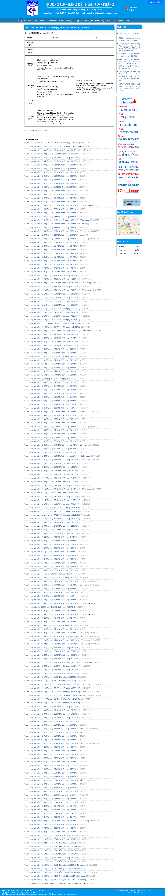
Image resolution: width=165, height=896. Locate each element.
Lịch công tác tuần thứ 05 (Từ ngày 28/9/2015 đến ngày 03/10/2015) (52, 721)
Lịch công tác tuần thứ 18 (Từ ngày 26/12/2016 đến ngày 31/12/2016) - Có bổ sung (58, 489)
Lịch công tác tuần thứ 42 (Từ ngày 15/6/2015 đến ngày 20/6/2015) (52, 776)
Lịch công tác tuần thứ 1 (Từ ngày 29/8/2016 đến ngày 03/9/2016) (51, 552)
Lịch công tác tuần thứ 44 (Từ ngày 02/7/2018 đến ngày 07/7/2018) (52, 209)
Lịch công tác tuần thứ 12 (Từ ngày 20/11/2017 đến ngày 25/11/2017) (53, 320)
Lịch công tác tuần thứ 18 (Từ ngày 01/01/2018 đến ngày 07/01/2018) (53, 297)
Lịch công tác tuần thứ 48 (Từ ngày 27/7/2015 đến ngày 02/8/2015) (52, 754)
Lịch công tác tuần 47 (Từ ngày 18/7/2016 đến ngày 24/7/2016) (50, 574)
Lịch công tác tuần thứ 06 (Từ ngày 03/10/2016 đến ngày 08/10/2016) (53, 533)
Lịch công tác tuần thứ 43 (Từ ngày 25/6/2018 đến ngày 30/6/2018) (52, 213)
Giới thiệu (32, 21)
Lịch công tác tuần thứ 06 (37, 131)
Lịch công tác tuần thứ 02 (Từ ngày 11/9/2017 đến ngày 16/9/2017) (52, 356)
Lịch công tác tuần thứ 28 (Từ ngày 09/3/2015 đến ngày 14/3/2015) (52, 828)
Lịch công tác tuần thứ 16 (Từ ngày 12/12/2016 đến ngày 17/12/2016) (53, 496)
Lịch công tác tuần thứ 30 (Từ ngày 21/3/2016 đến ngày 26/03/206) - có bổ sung (57, 636)
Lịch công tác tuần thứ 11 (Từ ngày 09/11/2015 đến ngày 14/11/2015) (53, 699)
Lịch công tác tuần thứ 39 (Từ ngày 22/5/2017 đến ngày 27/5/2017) (52, 415)
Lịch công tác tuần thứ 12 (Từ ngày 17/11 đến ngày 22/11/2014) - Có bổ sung (56, 880)
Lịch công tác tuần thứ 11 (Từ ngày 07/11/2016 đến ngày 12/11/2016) (53, 515)
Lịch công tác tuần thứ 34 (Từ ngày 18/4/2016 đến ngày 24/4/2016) (52, 622)
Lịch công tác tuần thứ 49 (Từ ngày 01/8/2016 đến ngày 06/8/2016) (52, 566)
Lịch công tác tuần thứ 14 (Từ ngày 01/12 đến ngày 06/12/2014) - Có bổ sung (56, 872)
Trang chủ (21, 21)
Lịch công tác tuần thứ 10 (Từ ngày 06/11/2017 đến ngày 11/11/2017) (53, 327)
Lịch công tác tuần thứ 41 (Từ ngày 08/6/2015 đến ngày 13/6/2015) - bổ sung (56, 780)
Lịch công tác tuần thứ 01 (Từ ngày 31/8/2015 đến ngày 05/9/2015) (52, 736)
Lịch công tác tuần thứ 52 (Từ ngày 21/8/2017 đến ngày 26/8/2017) (52, 368)
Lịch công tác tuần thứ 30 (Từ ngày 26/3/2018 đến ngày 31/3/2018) (52, 261)
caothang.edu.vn (15, 894)
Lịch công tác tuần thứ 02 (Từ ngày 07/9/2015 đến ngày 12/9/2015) (52, 732)
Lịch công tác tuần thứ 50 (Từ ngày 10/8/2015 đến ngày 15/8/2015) (52, 747)
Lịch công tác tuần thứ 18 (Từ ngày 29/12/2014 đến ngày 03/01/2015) (53, 858)
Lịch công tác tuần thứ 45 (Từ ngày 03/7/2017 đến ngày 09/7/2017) (52, 393)
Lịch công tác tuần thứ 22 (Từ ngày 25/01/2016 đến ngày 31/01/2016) (53, 659)
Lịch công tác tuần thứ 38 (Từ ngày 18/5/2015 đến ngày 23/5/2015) (52, 791)
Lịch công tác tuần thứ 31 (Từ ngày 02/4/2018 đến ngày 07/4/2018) (52, 257)
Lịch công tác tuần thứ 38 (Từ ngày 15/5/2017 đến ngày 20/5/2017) (52, 419)
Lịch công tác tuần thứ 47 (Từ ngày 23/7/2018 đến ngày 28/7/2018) (52, 198)
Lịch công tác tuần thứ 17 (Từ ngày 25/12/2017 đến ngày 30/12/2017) (53, 301)
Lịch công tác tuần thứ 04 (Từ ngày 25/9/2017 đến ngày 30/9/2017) (52, 349)
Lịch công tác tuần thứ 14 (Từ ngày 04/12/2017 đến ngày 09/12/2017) (53, 312)
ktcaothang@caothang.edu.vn (37, 894)
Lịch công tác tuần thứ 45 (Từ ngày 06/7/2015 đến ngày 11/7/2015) (52, 765)
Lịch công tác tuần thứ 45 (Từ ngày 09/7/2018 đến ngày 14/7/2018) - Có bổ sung (57, 205)
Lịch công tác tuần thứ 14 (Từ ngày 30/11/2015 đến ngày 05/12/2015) (53, 688)
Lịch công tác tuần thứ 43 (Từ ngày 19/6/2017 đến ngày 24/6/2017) (52, 401)
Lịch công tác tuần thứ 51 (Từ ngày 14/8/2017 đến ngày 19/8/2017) (52, 371)
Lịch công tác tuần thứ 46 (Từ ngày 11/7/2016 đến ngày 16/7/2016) (52, 577)
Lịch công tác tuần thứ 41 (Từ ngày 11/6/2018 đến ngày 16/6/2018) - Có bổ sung (57, 220)
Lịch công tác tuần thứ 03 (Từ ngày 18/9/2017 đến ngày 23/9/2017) (52, 353)
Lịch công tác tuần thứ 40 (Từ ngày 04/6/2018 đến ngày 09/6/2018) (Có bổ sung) (57, 224)
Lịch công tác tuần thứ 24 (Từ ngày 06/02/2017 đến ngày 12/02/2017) (53, 471)
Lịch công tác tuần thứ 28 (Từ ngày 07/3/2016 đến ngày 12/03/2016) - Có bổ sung (58, 644)
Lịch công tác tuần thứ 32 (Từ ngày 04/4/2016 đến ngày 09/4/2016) (52, 629)
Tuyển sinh (52, 21)
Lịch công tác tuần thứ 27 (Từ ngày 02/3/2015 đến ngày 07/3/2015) (52, 832)
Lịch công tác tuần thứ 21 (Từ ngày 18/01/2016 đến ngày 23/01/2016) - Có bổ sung (58, 662)
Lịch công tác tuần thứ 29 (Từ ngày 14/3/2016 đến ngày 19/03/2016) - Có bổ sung (58, 640)
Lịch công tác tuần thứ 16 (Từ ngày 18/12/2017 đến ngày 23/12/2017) (53, 305)
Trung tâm (78, 21)
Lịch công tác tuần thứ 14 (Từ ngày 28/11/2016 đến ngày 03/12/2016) (53, 504)
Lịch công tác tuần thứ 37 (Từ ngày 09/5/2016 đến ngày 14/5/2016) (52, 611)
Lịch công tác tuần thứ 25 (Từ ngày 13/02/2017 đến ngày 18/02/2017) (53, 467)
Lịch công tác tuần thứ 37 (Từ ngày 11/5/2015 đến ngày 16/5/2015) (52, 795)
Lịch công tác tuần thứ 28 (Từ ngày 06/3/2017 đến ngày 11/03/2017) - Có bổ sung (58, 456)
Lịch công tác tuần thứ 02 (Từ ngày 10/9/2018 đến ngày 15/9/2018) (52, 172)
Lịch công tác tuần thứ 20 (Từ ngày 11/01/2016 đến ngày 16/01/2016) (53, 666)
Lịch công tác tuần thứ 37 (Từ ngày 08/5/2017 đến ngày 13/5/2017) (52, 423)
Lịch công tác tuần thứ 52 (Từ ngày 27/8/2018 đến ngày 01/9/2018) (52, 180)
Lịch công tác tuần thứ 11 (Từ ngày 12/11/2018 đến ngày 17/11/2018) (53, 143)
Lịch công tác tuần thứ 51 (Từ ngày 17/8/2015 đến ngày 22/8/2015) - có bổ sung (57, 743)
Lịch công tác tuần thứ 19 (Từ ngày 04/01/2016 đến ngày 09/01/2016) (53, 670)
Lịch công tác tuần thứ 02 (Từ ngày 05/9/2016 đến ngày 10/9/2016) (52, 548)
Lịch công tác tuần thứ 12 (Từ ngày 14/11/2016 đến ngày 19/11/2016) (53, 511)
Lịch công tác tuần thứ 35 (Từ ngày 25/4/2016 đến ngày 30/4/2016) (52, 618)
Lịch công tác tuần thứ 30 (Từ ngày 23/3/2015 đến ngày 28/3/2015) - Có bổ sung (57, 821)
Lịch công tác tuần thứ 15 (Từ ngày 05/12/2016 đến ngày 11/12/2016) (53, 500)
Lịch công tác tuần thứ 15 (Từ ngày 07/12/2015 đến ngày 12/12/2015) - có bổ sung (58, 684)
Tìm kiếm (156, 2)
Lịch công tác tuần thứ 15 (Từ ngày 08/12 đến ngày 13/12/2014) (51, 869)
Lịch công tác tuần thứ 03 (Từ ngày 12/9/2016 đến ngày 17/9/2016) (52, 544)
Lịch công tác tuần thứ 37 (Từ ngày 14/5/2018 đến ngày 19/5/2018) (52, 235)
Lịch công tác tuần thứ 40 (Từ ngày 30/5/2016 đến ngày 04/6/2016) (52, 600)
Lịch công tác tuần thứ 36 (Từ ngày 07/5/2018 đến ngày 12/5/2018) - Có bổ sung (57, 238)
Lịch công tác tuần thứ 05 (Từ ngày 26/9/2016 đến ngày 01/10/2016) (52, 537)
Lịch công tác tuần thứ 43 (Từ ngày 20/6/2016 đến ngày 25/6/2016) (52, 589)
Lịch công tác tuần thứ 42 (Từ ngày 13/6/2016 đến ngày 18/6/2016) (52, 592)
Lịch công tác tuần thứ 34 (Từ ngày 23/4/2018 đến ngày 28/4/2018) (52, 246)
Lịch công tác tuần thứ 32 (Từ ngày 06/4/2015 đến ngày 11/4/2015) (52, 813)
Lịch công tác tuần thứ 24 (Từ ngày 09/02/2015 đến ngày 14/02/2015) (53, 835)
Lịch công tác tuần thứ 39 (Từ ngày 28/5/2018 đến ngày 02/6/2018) (52, 227)
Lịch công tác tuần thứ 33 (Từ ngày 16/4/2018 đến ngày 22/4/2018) (52, 250)
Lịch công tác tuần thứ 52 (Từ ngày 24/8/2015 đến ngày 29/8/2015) (52, 740)
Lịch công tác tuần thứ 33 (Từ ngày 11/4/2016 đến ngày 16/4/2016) (52, 625)
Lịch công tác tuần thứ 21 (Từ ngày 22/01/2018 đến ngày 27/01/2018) (53, 286)
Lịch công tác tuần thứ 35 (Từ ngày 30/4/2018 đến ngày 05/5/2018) (52, 242)
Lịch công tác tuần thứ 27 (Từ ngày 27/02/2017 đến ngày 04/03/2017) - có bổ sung (58, 460)
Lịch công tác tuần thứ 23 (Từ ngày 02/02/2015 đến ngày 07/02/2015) (53, 839)
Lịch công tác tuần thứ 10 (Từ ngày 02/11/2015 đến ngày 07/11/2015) (53, 703)
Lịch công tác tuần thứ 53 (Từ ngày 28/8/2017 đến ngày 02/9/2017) (52, 364)
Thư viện (111, 21)
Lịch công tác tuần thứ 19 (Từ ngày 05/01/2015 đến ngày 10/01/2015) (53, 854)
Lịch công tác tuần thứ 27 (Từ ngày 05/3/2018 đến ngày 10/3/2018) (52, 272)
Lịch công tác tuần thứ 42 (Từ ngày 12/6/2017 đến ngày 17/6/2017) (52, 404)
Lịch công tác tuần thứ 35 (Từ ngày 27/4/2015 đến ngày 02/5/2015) (52, 802)
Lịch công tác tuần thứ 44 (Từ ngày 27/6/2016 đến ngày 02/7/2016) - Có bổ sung (57, 585)
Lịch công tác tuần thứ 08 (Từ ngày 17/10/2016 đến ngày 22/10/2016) (53, 526)
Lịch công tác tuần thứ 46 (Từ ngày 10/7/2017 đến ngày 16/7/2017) (52, 390)
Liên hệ (120, 21)
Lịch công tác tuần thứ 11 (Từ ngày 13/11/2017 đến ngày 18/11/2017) (53, 323)
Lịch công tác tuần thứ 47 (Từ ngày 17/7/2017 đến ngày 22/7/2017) (52, 386)
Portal (128, 21)
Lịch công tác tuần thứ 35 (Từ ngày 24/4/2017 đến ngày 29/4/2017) (52, 430)
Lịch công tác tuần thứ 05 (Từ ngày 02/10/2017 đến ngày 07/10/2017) (53, 345)
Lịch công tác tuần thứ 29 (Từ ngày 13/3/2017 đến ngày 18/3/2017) (52, 452)
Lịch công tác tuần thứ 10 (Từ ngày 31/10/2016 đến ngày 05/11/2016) (53, 518)
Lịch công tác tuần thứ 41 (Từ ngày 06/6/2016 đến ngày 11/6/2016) (52, 596)
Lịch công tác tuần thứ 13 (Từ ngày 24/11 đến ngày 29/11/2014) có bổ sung (55, 876)
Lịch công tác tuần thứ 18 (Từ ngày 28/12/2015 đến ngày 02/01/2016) (53, 673)
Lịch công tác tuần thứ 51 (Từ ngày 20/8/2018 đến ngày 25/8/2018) (52, 183)
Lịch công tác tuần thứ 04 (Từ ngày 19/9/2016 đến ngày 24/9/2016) (52, 541)
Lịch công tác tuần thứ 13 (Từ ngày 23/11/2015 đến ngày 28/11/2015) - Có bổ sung (58, 692)
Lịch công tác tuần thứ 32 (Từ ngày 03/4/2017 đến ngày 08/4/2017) (52, 441)
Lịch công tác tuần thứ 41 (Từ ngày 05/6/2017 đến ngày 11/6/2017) (52, 408)
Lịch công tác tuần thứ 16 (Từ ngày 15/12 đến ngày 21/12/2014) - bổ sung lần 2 (57, 865)
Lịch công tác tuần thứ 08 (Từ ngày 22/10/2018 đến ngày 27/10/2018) (53, 154)
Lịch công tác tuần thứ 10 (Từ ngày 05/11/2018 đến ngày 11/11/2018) (53, 146)
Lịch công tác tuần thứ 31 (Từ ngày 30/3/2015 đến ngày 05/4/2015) (52, 817)
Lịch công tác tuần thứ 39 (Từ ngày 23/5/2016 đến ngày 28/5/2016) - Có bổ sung (57, 603)
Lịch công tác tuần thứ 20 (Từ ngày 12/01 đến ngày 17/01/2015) (51, 850)
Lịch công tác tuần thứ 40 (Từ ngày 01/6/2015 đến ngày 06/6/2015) (52, 784)
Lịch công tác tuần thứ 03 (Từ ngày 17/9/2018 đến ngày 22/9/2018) (52, 169)
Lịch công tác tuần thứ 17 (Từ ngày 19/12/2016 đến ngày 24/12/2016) (53, 493)
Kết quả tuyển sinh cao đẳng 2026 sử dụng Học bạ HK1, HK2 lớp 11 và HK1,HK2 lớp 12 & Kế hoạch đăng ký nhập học (129, 76)
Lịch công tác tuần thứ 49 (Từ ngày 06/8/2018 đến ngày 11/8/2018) (52, 191)
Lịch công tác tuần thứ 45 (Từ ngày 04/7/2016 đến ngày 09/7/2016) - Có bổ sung (57, 581)
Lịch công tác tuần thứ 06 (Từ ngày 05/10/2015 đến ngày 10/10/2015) (53, 717)
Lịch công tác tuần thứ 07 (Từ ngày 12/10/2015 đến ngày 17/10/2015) (53, 714)
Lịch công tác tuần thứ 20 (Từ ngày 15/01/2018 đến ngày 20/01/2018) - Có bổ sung (58, 290)
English (131, 10)
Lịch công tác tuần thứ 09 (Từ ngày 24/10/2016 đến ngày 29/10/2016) (53, 522)
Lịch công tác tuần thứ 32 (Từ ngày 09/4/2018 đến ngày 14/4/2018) (52, 253)
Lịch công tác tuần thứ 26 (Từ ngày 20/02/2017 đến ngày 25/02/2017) (53, 463)
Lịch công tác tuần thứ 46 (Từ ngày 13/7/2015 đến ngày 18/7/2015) (52, 762)
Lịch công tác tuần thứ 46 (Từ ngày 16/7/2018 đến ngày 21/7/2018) (52, 202)
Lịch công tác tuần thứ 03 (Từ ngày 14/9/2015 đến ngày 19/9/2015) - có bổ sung (57, 729)
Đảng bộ (89, 21)
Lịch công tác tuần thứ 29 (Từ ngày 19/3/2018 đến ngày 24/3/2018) (52, 264)
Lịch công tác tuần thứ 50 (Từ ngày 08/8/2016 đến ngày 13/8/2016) (52, 563)
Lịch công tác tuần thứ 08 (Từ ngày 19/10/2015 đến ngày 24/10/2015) (53, 710)
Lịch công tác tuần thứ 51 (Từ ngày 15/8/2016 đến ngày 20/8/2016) (52, 559)
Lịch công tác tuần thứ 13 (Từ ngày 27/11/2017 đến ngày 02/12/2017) (53, 316)
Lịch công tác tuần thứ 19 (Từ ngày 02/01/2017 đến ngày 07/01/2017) (53, 485)
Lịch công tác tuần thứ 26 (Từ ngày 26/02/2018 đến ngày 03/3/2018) (52, 275)
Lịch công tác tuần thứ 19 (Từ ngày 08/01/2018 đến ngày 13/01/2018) (53, 294)
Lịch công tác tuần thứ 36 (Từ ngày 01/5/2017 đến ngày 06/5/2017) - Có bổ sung (57, 426)
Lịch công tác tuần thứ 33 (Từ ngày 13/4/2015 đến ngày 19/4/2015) (52, 810)
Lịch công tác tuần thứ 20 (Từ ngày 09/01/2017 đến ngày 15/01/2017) (53, 482)
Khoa (61, 21)
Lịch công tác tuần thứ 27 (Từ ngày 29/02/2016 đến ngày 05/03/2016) (53, 648)
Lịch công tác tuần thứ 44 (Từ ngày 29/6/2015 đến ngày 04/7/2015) (52, 769)
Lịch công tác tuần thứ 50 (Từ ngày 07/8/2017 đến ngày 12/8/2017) (52, 375)
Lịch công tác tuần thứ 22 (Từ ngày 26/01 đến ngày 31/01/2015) (51, 843)
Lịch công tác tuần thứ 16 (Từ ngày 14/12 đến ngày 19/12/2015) (51, 681)
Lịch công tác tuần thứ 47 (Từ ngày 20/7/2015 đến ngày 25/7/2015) (52, 758)
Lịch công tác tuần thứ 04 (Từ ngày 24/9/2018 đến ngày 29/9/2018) (52, 165)
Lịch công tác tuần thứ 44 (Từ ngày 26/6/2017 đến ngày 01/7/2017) (52, 397)
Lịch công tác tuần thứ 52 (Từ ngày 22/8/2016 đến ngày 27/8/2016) (52, 555)
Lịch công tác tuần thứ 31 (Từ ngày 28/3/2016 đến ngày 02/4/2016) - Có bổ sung (57, 633)
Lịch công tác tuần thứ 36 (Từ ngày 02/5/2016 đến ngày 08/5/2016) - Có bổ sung (57, 614)
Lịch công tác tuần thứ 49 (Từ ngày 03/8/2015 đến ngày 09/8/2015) (52, 751)
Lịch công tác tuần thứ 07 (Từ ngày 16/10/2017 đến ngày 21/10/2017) (53, 338)
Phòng (69, 21)
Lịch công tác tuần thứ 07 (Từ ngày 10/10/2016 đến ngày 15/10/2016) (53, 530)
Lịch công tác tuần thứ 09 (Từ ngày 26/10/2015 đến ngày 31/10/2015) (53, 706)
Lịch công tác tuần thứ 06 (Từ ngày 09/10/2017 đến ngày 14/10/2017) (53, 342)
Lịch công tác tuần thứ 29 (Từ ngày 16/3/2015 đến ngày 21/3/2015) (52, 824)
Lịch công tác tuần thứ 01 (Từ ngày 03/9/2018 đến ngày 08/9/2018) (52, 176)
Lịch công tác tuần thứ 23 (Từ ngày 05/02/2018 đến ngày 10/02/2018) (53, 279)
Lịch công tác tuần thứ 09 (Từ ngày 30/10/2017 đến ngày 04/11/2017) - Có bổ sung (58, 331)
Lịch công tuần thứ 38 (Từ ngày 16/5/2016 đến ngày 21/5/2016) (50, 607)
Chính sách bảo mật (135, 892)
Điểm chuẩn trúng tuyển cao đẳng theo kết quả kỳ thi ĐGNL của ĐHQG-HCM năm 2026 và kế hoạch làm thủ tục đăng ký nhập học (129, 63)
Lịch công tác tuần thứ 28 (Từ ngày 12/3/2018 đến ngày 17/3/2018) (52, 268)
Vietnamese (132, 7)
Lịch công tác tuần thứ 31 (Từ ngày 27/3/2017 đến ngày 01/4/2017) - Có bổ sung (57, 445)
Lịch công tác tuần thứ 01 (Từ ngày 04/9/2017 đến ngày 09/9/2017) (52, 360)
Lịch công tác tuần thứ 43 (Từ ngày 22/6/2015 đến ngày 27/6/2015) (52, 773)
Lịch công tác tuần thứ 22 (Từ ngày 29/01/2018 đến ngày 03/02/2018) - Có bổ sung (58, 283)
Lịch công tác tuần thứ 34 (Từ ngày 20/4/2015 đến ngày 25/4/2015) (52, 806)
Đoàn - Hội (99, 21)
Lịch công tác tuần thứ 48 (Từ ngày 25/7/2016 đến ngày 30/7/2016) (52, 570)
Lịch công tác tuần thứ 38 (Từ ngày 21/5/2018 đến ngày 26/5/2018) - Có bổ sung (57, 231)
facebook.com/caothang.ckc (66, 894)
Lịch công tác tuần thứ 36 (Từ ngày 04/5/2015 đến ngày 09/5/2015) (52, 799)
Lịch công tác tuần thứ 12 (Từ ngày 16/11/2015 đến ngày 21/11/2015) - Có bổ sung (58, 695)
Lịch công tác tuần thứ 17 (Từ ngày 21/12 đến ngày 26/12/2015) (51, 677)
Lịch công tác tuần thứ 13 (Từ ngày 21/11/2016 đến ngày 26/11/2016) (53, 507)
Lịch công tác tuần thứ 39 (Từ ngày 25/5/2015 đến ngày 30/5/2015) (52, 787)
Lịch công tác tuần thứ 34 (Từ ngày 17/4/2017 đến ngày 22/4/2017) (52, 434)
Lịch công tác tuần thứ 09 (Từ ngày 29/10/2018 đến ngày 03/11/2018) (53, 150)
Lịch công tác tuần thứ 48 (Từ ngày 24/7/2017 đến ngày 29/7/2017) (52, 382)
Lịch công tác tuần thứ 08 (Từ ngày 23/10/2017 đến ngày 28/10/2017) (53, 334)
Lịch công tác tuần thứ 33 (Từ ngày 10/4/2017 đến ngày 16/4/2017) (52, 438)
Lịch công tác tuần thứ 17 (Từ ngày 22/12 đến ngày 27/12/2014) (51, 861)
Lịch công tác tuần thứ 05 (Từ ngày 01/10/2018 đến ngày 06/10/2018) (53, 161)
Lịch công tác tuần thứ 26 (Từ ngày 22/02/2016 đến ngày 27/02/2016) (53, 651)
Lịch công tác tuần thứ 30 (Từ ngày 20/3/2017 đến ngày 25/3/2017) (52, 449)
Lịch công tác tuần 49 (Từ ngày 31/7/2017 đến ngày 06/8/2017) (50, 379)
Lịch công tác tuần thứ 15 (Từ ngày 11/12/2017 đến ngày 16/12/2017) (53, 309)
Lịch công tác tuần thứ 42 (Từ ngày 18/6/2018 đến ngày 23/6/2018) (52, 216)
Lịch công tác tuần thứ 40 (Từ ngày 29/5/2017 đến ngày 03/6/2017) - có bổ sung (57, 412)
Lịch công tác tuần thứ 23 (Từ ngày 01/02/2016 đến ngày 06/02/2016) (53, 655)
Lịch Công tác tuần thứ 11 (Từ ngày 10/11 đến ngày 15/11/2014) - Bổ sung (55, 883)
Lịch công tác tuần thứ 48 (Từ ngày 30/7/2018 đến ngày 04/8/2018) (52, 194)
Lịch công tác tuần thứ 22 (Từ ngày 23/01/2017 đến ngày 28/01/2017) (53, 474)
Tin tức (42, 21)
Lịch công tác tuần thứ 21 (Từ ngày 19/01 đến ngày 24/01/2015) (51, 846)
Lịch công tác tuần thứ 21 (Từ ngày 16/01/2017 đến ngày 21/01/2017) (53, 478)
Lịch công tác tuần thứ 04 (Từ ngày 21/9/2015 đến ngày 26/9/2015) (52, 725)
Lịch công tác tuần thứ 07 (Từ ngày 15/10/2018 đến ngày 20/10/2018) (53, 158)
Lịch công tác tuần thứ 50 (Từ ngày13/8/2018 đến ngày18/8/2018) (51, 187)
